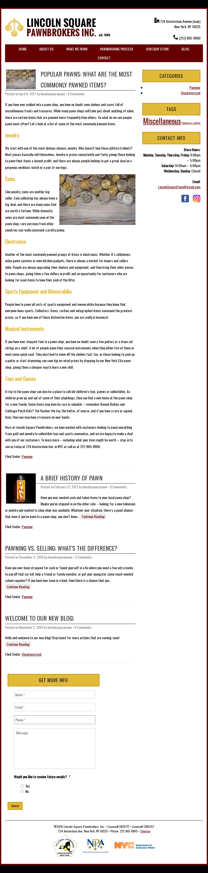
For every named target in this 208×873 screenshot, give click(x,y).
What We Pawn (76, 48)
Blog (185, 48)
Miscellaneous (162, 120)
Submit (15, 806)
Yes (27, 786)
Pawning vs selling (191, 123)
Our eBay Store (157, 48)
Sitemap (145, 831)
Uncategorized (31, 654)
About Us (46, 48)
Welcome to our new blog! (39, 617)
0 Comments (76, 93)
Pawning (27, 456)
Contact (104, 57)
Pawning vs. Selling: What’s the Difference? (61, 548)
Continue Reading (93, 516)
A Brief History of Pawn (71, 477)
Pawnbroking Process (116, 48)
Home (23, 48)
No (27, 791)
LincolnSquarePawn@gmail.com (179, 186)
